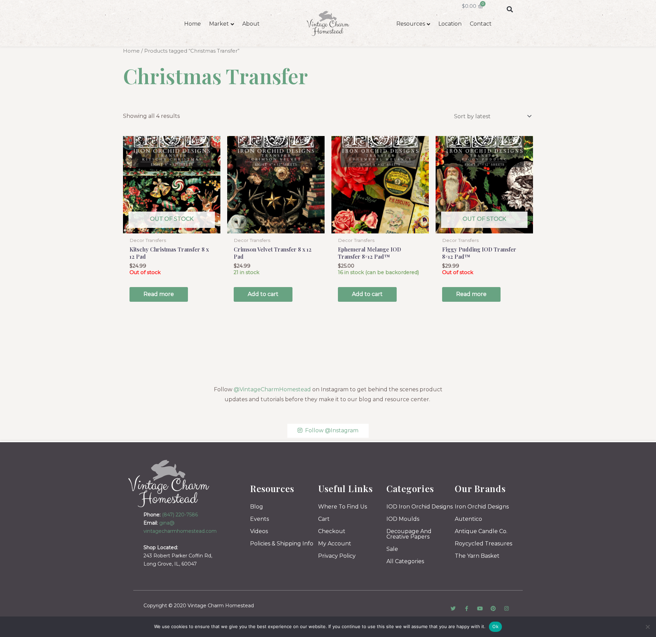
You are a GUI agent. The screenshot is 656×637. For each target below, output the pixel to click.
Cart (324, 519)
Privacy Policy (337, 556)
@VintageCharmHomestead (272, 389)
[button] (509, 9)
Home (192, 24)
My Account (334, 543)
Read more (159, 294)
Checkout (331, 531)
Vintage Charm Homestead (221, 605)
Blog (256, 506)
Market (219, 24)
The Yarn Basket (477, 556)
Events (259, 519)
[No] (647, 626)
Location (450, 24)
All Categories (405, 561)
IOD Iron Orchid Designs (419, 506)
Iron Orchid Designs (482, 506)
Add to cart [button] (263, 294)
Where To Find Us (342, 506)
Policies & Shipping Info (281, 543)
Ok (495, 626)
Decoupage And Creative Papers (409, 534)
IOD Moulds (402, 519)
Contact (481, 24)
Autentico (468, 519)
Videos (259, 531)
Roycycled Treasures (483, 543)
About (251, 24)
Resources (410, 24)
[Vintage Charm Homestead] (169, 483)
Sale (392, 549)
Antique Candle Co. (481, 531)
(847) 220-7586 (180, 515)
